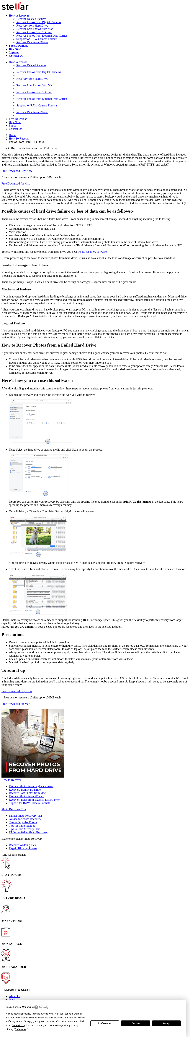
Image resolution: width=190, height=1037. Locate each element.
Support (13, 125)
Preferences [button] (20, 1029)
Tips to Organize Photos (23, 822)
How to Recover (11, 780)
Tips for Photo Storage (22, 825)
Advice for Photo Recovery (25, 819)
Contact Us (15, 128)
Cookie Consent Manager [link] (18, 1007)
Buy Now (15, 122)
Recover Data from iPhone (32, 42)
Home (12, 135)
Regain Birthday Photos (23, 848)
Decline (136, 1023)
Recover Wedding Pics (22, 845)
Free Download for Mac (15, 183)
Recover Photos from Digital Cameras (38, 22)
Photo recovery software (92, 251)
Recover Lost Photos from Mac (34, 28)
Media (12, 999)
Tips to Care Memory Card (24, 829)
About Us (14, 996)
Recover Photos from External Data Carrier (41, 35)
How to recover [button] (18, 62)
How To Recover (19, 138)
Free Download (18, 118)
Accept (166, 1023)
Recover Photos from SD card (34, 32)
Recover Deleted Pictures (31, 18)
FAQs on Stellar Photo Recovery (28, 832)
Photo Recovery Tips (13, 809)
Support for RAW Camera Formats (36, 39)
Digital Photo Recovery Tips (25, 815)
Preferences (105, 1023)
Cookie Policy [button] (18, 1025)
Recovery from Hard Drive (32, 25)
